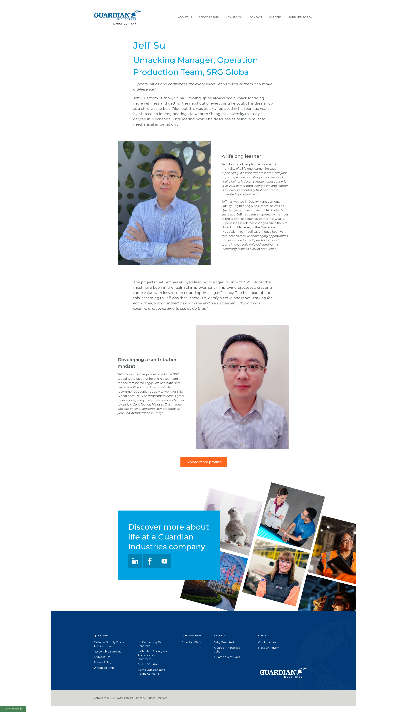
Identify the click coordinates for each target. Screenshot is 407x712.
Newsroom (234, 17)
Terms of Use (102, 657)
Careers (275, 17)
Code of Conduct (148, 664)
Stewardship (209, 17)
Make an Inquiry (268, 647)
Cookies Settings (13, 709)
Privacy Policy (102, 662)
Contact (256, 17)
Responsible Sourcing (107, 651)
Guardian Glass (191, 642)
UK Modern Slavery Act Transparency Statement (152, 655)
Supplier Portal (300, 17)
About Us (185, 17)
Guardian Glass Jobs (227, 657)
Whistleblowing (104, 667)
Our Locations (267, 642)
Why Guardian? (224, 642)
